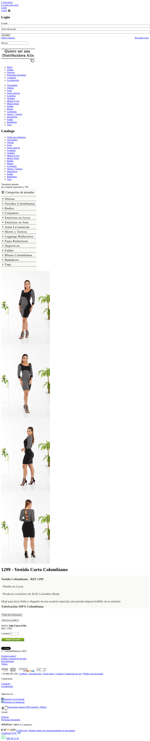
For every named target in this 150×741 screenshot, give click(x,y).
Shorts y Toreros (14, 114)
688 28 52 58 (12, 738)
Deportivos (12, 117)
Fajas (9, 90)
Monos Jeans (13, 103)
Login (4, 7)
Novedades (12, 85)
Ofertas (10, 88)
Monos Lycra (13, 101)
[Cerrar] (9, 10)
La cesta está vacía (9, 5)
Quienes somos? (8, 656)
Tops (9, 125)
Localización (13, 80)
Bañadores (12, 122)
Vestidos (11, 98)
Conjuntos (12, 111)
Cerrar (4, 10)
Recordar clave (142, 38)
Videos (10, 69)
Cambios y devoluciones (30, 674)
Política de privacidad (93, 674)
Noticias (11, 72)
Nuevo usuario (8, 38)
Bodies (10, 106)
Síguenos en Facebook (14, 699)
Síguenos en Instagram (14, 702)
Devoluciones (7, 661)
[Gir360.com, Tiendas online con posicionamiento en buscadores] (8, 730)
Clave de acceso (8, 29)
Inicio (9, 67)
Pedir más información (11, 615)
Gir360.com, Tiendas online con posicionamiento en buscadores (45, 730)
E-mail (4, 23)
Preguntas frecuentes (16, 75)
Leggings (11, 96)
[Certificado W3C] (20, 733)
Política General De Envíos (13, 658)
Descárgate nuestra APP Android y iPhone (27, 707)
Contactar (11, 77)
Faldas (10, 119)
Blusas (10, 109)
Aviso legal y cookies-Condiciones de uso (62, 674)
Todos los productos (16, 137)
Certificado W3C (9, 733)
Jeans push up (13, 93)
